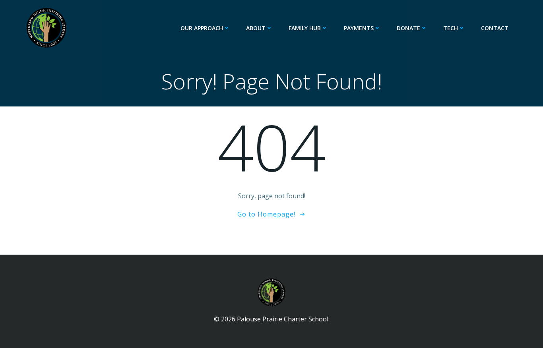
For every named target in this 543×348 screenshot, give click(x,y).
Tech (450, 28)
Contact (494, 28)
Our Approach (201, 28)
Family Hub (305, 28)
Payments (359, 28)
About (256, 28)
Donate (408, 28)
